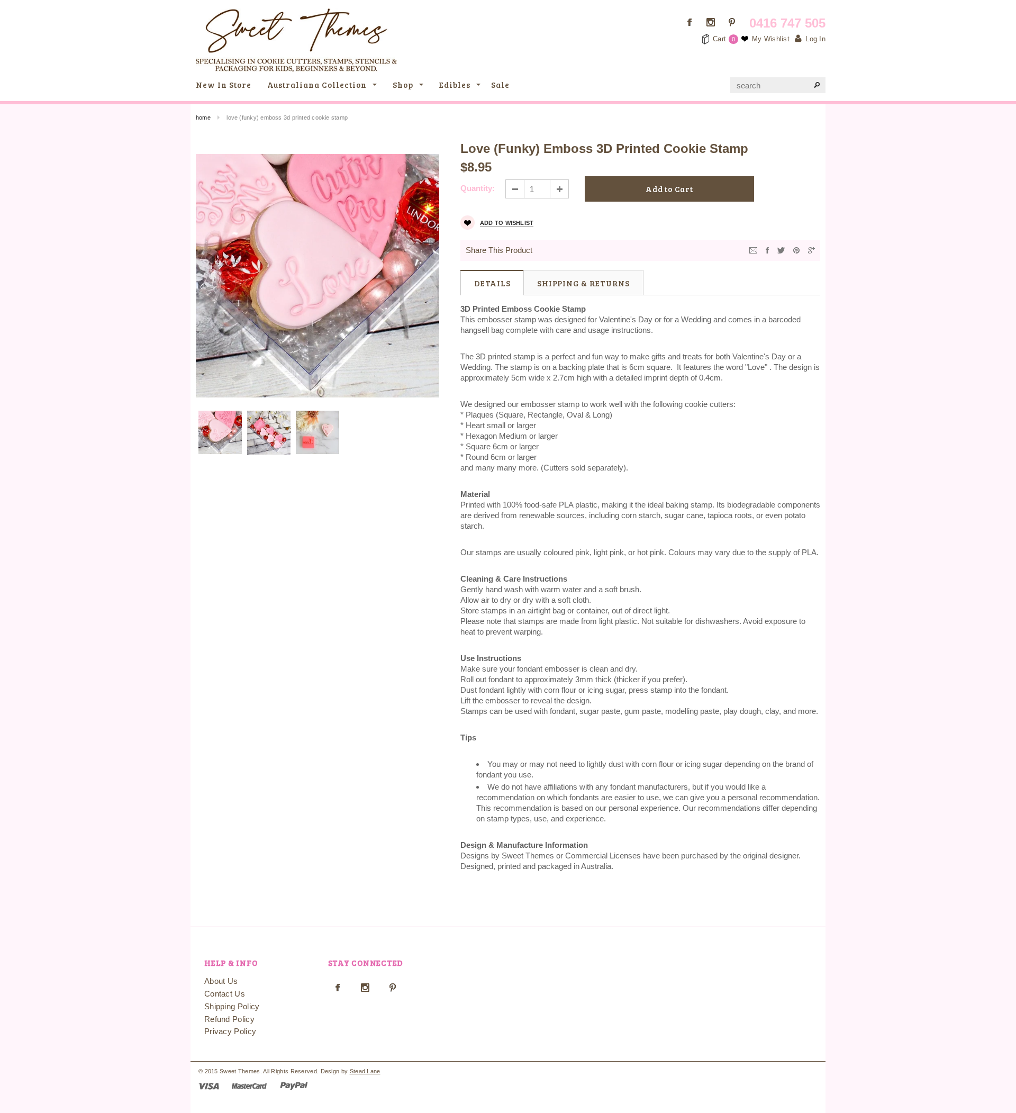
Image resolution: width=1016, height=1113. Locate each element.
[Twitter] (781, 249)
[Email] (753, 249)
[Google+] (811, 249)
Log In (815, 39)
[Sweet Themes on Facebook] (689, 22)
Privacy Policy (230, 1031)
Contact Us (224, 993)
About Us (221, 980)
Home (203, 117)
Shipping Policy (232, 1006)
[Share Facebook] (767, 249)
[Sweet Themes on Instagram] (710, 22)
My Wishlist (771, 39)
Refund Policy (229, 1019)
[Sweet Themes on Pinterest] (731, 22)
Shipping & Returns (583, 283)
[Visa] (208, 1085)
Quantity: (477, 188)
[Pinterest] (796, 249)
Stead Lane (365, 1071)
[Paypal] (294, 1085)
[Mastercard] (249, 1085)
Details (492, 283)
